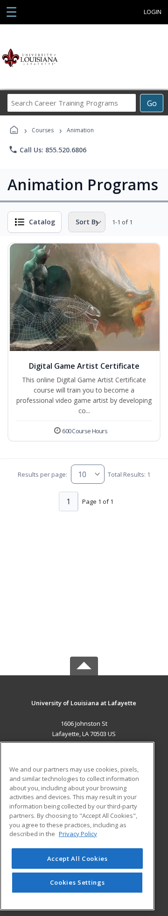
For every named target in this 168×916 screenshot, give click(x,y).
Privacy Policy (78, 834)
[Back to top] (84, 709)
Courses (43, 130)
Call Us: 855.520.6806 (47, 149)
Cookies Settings (77, 882)
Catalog (42, 221)
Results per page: (42, 474)
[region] (77, 826)
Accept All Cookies (77, 858)
